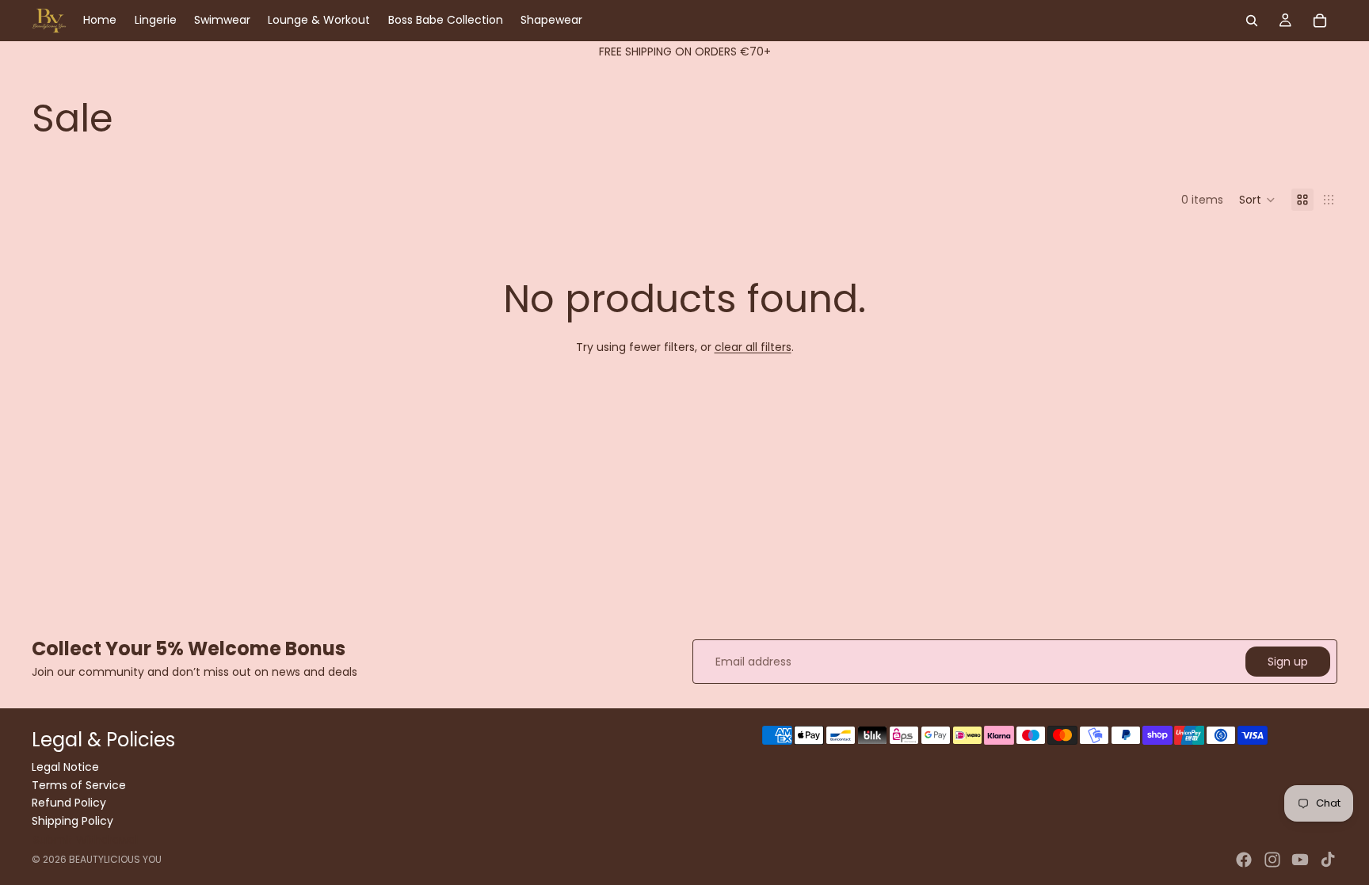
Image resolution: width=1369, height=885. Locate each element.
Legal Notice (65, 767)
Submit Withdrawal (85, 840)
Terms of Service (79, 784)
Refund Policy (69, 803)
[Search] (1251, 20)
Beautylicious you (115, 859)
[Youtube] (1300, 859)
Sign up (1288, 661)
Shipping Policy (72, 820)
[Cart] (1319, 20)
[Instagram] (1272, 859)
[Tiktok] (1327, 859)
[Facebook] (1243, 859)
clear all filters (753, 347)
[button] (1257, 199)
